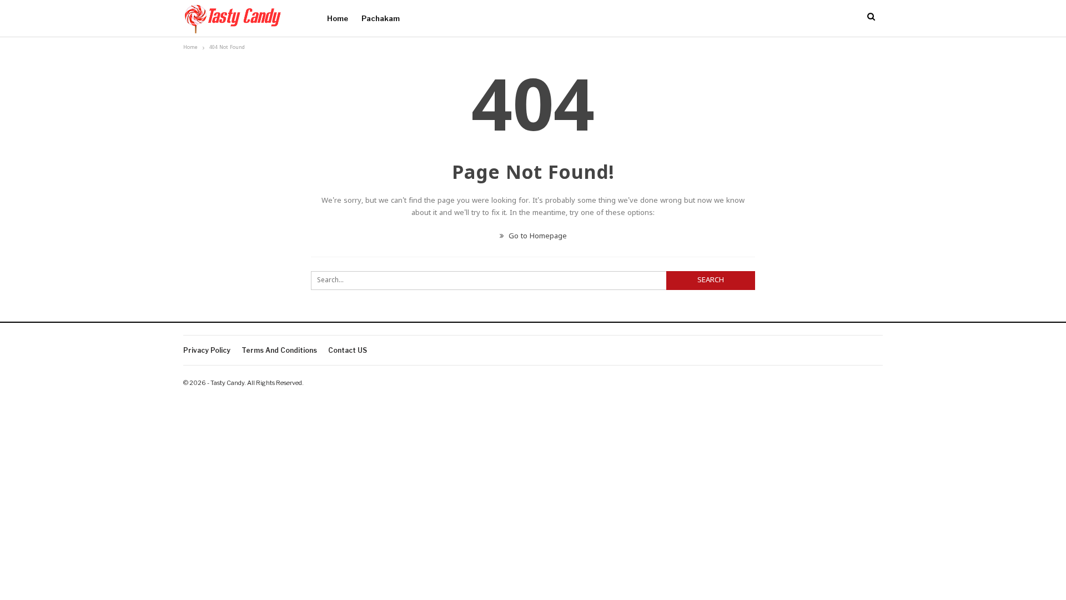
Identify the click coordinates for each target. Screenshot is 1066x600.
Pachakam (380, 18)
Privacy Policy (206, 350)
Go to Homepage (536, 236)
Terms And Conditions (279, 350)
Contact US (347, 350)
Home (337, 18)
